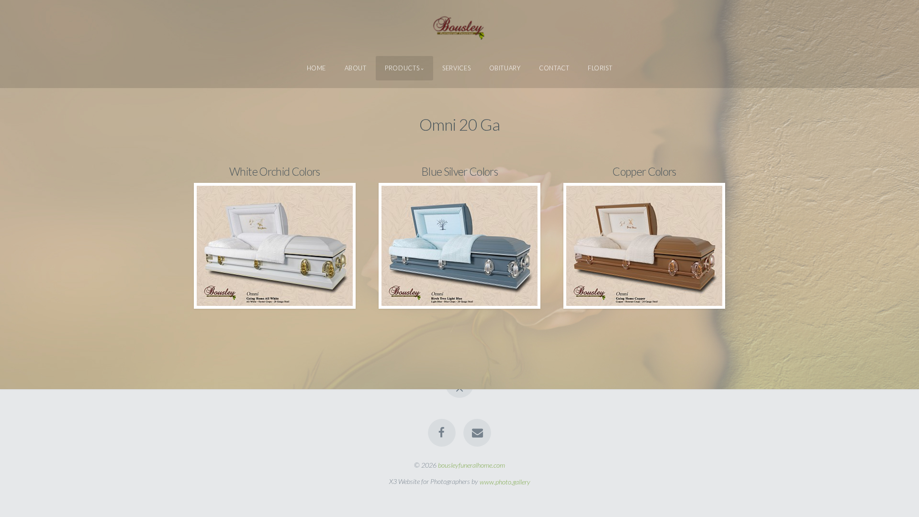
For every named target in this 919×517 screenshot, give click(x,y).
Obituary (505, 68)
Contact (554, 68)
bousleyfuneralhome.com (471, 465)
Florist (600, 68)
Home (316, 68)
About (356, 68)
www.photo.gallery (505, 481)
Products (402, 68)
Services (456, 68)
